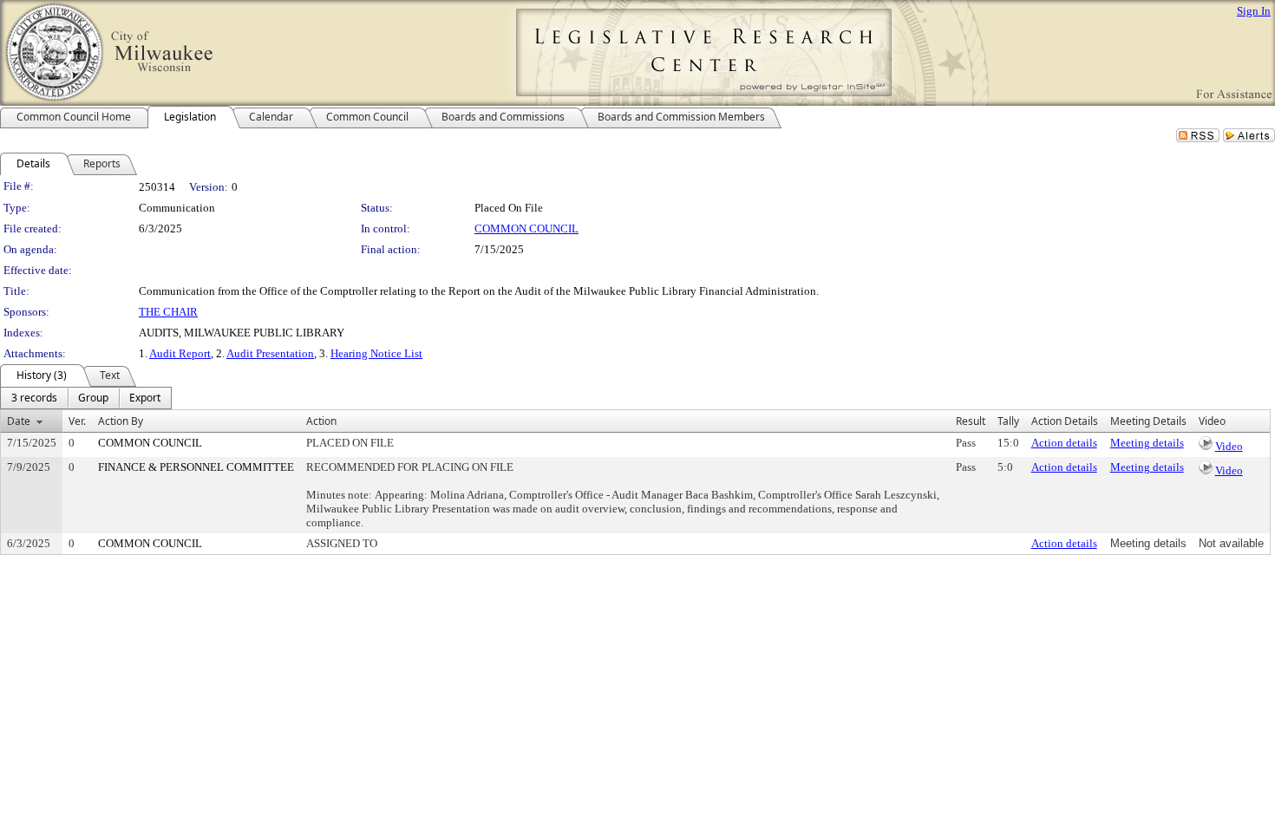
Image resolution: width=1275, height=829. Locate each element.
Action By (120, 421)
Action (321, 421)
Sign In (1254, 10)
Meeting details (1147, 442)
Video (1229, 446)
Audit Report (180, 353)
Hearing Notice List (376, 353)
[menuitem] (34, 398)
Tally (1008, 421)
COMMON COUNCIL (526, 228)
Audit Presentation (270, 353)
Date (18, 421)
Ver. (77, 421)
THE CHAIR (168, 311)
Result (970, 421)
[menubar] (86, 398)
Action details (1064, 442)
